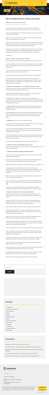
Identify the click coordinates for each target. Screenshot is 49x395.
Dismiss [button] (42, 389)
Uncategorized (9, 330)
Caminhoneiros (9, 307)
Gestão (7, 313)
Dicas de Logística (10, 311)
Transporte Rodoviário (10, 328)
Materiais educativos (10, 316)
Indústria (8, 315)
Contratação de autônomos (12, 309)
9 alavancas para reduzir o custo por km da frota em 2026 (17, 344)
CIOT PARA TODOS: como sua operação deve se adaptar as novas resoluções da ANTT (23, 347)
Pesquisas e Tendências (11, 320)
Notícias (7, 318)
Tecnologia (8, 324)
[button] (42, 392)
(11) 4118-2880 (11, 376)
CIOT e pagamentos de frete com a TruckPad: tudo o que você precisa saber (21, 353)
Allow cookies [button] (42, 387)
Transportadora (9, 326)
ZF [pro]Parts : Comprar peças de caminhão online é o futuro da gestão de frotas (22, 356)
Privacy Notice (7, 389)
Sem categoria (9, 322)
